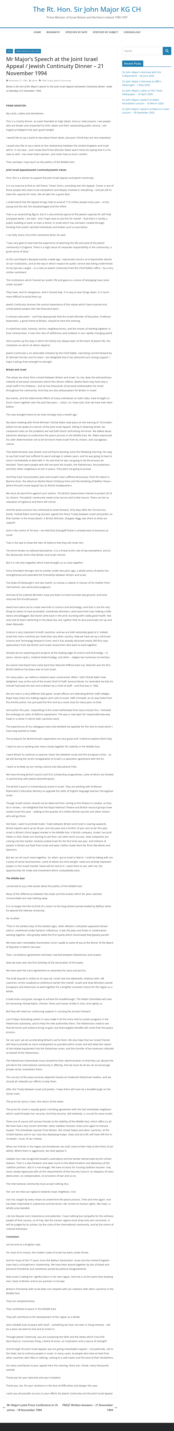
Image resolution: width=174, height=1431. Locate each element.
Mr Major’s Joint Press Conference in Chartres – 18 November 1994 (32, 1407)
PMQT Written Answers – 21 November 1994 (87, 1407)
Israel (50, 80)
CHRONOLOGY (132, 32)
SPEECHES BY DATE (76, 32)
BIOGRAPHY (53, 32)
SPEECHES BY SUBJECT (105, 32)
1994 (9, 51)
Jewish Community (62, 80)
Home (37, 32)
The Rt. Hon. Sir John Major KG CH (87, 9)
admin (35, 80)
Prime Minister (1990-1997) (28, 51)
